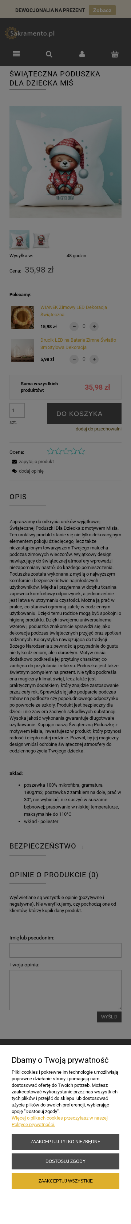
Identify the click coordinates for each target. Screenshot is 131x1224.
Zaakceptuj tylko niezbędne (65, 1141)
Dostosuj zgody (65, 1161)
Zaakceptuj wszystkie (66, 1181)
